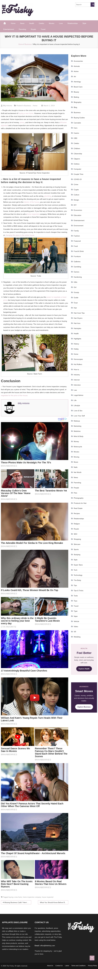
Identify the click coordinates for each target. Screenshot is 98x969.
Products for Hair (80, 503)
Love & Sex (78, 411)
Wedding (77, 637)
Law (75, 390)
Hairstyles (77, 328)
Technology (78, 575)
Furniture (77, 256)
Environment (78, 226)
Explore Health (84, 669)
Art (75, 76)
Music (76, 462)
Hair (75, 308)
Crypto (76, 190)
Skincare (77, 544)
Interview (77, 385)
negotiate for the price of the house (14, 395)
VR (75, 632)
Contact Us (59, 965)
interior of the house (31, 202)
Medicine (77, 431)
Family (76, 231)
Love (61, 23)
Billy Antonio (7, 106)
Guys (76, 303)
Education (77, 215)
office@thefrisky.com (47, 946)
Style (84, 23)
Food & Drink (79, 251)
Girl (75, 287)
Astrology (77, 82)
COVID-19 (78, 179)
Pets (75, 493)
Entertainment (8, 29)
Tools (76, 596)
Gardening (78, 277)
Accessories (78, 61)
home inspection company (32, 897)
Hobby (76, 349)
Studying (77, 555)
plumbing (47, 196)
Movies (51, 23)
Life (75, 400)
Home (13, 23)
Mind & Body (78, 436)
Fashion (77, 236)
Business (27, 106)
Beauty (76, 92)
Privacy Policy (92, 965)
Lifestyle (77, 405)
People (76, 488)
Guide (76, 297)
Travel (43, 29)
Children (77, 148)
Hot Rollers (78, 364)
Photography (78, 498)
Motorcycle (78, 447)
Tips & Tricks (78, 590)
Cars (75, 128)
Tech (75, 570)
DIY (75, 205)
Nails (75, 467)
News (22, 23)
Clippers (77, 159)
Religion (77, 524)
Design (76, 200)
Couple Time (78, 174)
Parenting (22, 29)
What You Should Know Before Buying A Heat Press (54, 902)
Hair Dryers (78, 318)
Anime (76, 71)
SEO (75, 534)
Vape (76, 616)
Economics (78, 210)
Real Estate (78, 508)
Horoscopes (78, 359)
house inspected (47, 897)
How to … (77, 369)
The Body (77, 580)
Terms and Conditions (78, 965)
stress (22, 122)
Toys (75, 601)
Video (76, 626)
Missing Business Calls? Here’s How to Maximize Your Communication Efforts (17, 902)
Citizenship (78, 154)
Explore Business (84, 707)
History (76, 344)
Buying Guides (79, 118)
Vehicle (76, 621)
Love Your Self (79, 416)
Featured (77, 241)
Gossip (76, 292)
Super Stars (78, 565)
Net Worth (77, 472)
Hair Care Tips (79, 313)
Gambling (77, 267)
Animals (77, 66)
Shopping (77, 539)
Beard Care (78, 87)
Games (76, 272)
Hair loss (77, 323)
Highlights (77, 339)
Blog (75, 107)
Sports (76, 549)
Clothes (76, 164)
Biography (77, 102)
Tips (75, 585)
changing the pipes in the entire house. (20, 235)
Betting (76, 97)
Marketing (77, 426)
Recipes (77, 513)
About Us (50, 965)
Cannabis (77, 123)
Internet (77, 380)
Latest (67, 965)
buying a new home (26, 113)
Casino (76, 133)
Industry (77, 375)
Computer (77, 169)
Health (31, 23)
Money (76, 441)
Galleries (77, 262)
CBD (75, 138)
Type (75, 611)
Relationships (73, 23)
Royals (33, 29)
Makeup (77, 421)
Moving (76, 457)
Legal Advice (78, 395)
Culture (76, 195)
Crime (76, 184)
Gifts (75, 282)
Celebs (41, 23)
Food (76, 246)
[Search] (92, 4)
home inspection (33, 214)
